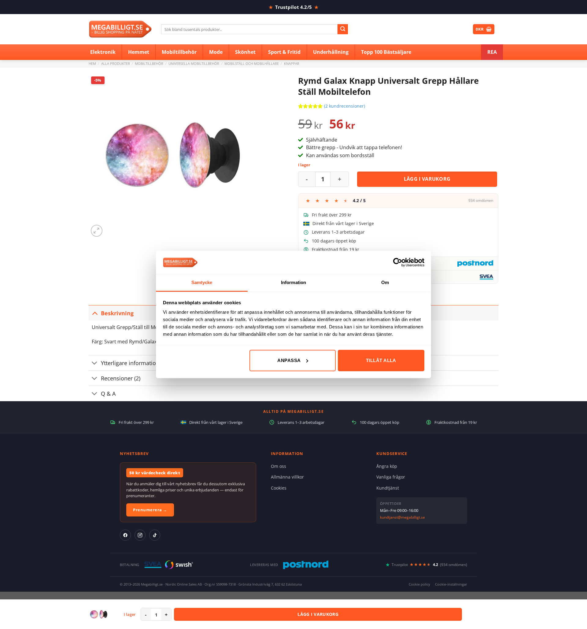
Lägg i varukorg (427, 179)
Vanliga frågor (390, 477)
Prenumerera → (150, 509)
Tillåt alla (381, 360)
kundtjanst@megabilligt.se (402, 517)
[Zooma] (97, 231)
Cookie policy (419, 584)
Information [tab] (293, 282)
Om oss (278, 466)
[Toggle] (95, 313)
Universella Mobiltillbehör (193, 63)
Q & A (108, 393)
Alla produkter (115, 63)
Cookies (278, 488)
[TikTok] (154, 535)
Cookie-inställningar (451, 584)
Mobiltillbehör (149, 63)
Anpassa (289, 360)
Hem (92, 63)
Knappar (291, 63)
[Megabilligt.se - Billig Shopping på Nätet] (120, 29)
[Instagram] (140, 535)
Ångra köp (386, 466)
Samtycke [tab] (201, 282)
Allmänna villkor (287, 477)
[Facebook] (125, 535)
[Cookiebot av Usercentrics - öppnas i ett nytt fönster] (397, 262)
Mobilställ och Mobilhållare (251, 63)
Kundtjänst (387, 488)
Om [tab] (385, 282)
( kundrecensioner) (344, 106)
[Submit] (343, 29)
